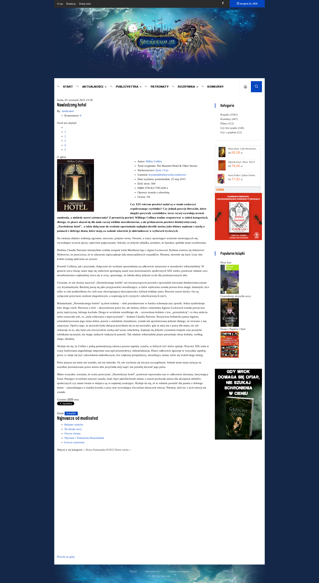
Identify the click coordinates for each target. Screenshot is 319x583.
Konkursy (215, 86)
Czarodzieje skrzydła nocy (235, 296)
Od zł (235, 152)
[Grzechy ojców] (238, 403)
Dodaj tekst (85, 3)
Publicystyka (127, 86)
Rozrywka (186, 86)
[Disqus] (133, 502)
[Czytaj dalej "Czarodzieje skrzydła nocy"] (229, 312)
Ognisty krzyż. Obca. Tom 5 (241, 162)
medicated (68, 111)
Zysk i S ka (161, 170)
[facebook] (223, 3)
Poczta (133, 571)
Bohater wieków (73, 424)
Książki (71, 413)
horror (182, 174)
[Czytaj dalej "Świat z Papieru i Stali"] (229, 344)
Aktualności (92, 86)
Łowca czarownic (74, 442)
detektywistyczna (169, 174)
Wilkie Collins (154, 161)
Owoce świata (72, 433)
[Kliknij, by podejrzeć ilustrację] (75, 185)
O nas (60, 3)
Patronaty (160, 86)
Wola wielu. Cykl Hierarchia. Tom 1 (243, 149)
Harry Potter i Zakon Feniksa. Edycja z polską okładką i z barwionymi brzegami (243, 175)
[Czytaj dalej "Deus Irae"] (229, 279)
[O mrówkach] (238, 216)
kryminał (154, 174)
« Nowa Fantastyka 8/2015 (99, 449)
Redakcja (71, 3)
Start (68, 86)
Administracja (152, 571)
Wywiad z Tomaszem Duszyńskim (84, 437)
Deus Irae (225, 262)
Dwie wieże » (123, 449)
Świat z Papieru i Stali (232, 329)
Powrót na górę (66, 556)
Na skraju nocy (73, 429)
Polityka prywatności (178, 571)
